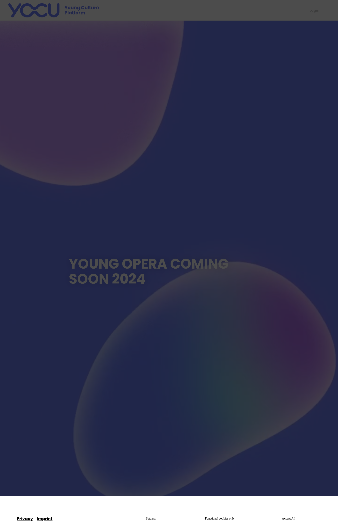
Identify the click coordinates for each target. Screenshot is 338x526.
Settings (151, 518)
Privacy (25, 518)
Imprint (44, 518)
